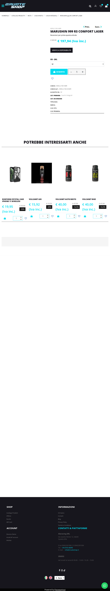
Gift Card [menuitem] (9, 522)
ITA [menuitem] (46, 577)
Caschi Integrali (51, 16)
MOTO (29, 16)
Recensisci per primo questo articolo (63, 35)
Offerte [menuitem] (8, 516)
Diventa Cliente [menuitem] (11, 534)
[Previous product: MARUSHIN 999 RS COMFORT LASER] (87, 27)
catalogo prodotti (18, 16)
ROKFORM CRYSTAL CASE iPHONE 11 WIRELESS (13, 200)
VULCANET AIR (35, 199)
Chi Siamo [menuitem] (61, 513)
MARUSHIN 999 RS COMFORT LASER (71, 16)
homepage (5, 16)
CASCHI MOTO (38, 16)
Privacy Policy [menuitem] (62, 522)
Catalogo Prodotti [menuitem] (12, 513)
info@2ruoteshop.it (72, 550)
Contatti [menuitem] (60, 516)
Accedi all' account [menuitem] (12, 537)
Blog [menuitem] (59, 519)
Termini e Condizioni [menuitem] (64, 525)
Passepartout (60, 590)
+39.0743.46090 (67, 548)
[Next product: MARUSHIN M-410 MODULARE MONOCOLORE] (98, 27)
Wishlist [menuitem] (8, 540)
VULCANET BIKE (89, 199)
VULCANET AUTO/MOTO (66, 199)
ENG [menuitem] (50, 577)
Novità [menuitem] (8, 519)
